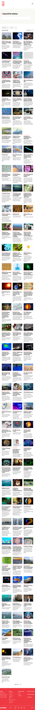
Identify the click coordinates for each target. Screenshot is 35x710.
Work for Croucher (12, 699)
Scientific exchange (3, 695)
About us (10, 691)
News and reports (21, 691)
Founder (10, 694)
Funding (1, 691)
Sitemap (10, 707)
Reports (19, 694)
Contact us (11, 702)
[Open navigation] (32, 3)
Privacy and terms (15, 707)
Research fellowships (3, 694)
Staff (10, 698)
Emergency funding (3, 697)
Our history (11, 701)
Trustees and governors (11, 696)
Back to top (33, 707)
